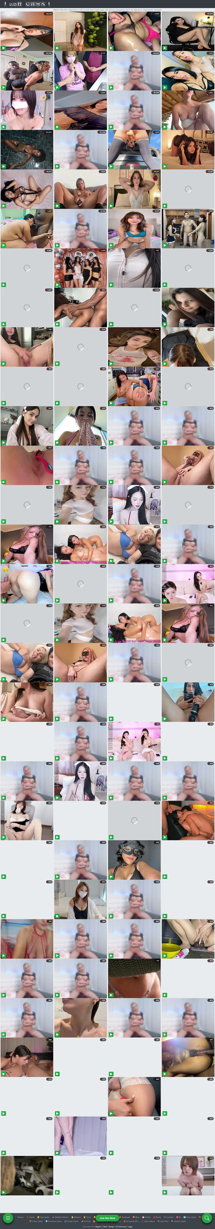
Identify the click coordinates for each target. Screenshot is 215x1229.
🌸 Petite (146, 1217)
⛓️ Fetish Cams (71, 1221)
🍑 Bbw (136, 1217)
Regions (99, 1227)
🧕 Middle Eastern (60, 1217)
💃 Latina (30, 1217)
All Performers (121, 1227)
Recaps (111, 1227)
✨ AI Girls (85, 1221)
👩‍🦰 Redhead (124, 1217)
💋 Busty (157, 1217)
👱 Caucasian (43, 1217)
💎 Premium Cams (53, 1221)
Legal (130, 1227)
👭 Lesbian (169, 1217)
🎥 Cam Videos (148, 1221)
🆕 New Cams (189, 1217)
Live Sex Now (107, 1218)
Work (105, 1227)
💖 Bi (178, 1217)
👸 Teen (87, 1217)
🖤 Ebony (19, 1217)
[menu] (8, 1218)
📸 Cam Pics (162, 1221)
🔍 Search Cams (178, 1221)
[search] (207, 1218)
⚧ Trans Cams (36, 1221)
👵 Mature (76, 1217)
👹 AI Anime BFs (130, 1221)
